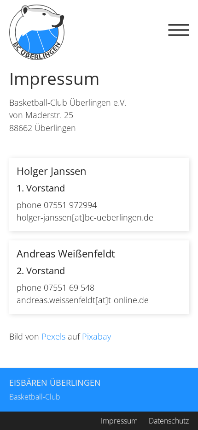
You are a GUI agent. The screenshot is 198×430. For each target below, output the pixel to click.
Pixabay (96, 336)
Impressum (119, 421)
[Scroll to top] (170, 402)
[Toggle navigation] (179, 30)
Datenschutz (169, 421)
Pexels (53, 336)
